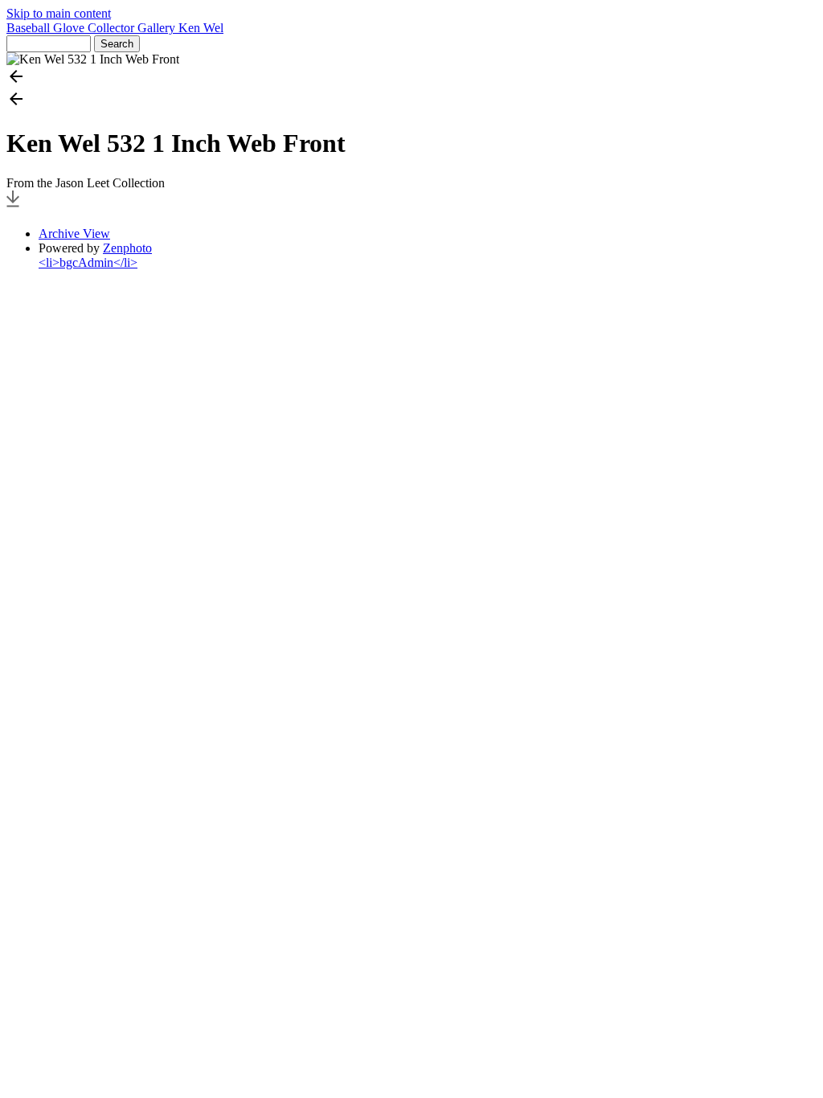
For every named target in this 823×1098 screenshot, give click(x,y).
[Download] (12, 206)
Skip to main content (58, 13)
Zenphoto (127, 248)
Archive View (74, 233)
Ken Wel (200, 28)
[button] (411, 78)
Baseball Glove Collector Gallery (92, 28)
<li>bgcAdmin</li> (88, 262)
